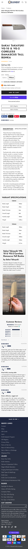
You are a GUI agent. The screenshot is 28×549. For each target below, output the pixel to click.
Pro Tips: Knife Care (7, 497)
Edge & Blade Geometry (8, 467)
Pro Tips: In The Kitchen (8, 500)
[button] (5, 120)
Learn (2, 434)
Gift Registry (4, 439)
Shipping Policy (5, 453)
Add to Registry (14, 106)
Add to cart (14, 92)
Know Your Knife (6, 459)
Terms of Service (6, 445)
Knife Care (4, 475)
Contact (3, 426)
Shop (2, 429)
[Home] (14, 2)
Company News (5, 492)
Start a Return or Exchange (8, 450)
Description (8, 129)
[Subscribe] (25, 506)
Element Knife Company (16, 546)
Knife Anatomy (5, 462)
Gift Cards (4, 431)
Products (8, 8)
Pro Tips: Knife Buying (7, 494)
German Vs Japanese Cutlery (9, 464)
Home (2, 8)
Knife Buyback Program (8, 437)
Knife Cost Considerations (8, 478)
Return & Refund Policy (7, 448)
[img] (5, 344)
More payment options (14, 101)
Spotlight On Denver (7, 486)
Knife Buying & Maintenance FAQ (10, 480)
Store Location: (5, 520)
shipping (9, 67)
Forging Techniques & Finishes (9, 470)
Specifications (21, 129)
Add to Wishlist (14, 109)
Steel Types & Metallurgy (8, 472)
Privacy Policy (5, 442)
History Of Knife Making (8, 489)
